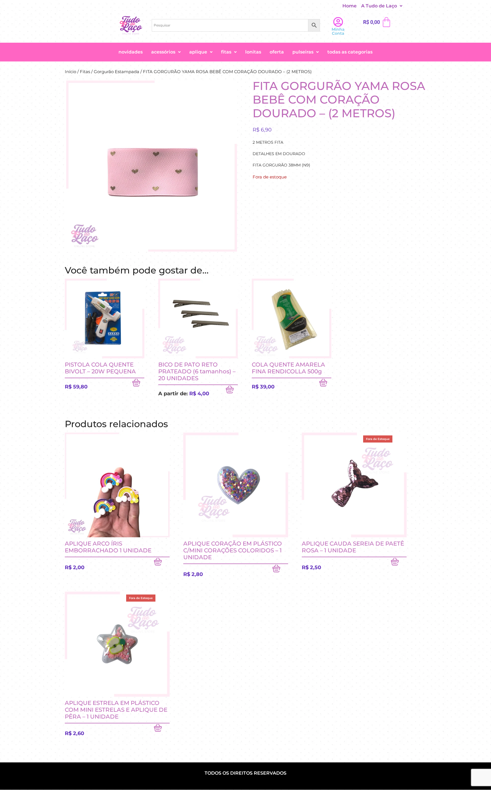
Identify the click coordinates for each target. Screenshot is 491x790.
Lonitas (253, 52)
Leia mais (399, 562)
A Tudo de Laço (379, 6)
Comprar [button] (138, 383)
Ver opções (232, 390)
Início (70, 71)
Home (349, 6)
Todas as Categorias (350, 52)
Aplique (198, 52)
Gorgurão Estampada (116, 71)
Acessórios (163, 52)
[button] (382, 6)
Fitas (226, 52)
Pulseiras (302, 52)
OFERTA (277, 52)
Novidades (130, 52)
